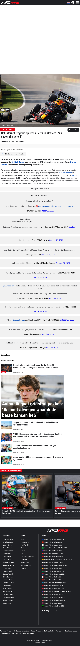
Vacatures (39, 631)
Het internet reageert (7, 129)
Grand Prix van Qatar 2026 (53, 603)
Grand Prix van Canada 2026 (53, 554)
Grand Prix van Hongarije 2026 (54, 571)
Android (58, 631)
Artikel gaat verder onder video (40, 189)
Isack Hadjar (7, 556)
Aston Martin (25, 542)
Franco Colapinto (8, 551)
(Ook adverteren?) (52, 611)
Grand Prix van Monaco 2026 (53, 556)
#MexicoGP (46, 206)
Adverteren (25, 631)
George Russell (8, 574)
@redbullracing (19, 320)
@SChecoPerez (9, 286)
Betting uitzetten (49, 631)
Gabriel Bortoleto (8, 594)
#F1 (39, 206)
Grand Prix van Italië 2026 (52, 577)
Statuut (33, 631)
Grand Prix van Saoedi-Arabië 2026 (55, 548)
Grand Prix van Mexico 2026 (53, 594)
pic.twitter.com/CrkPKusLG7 (62, 206)
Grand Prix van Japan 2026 (53, 545)
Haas (22, 554)
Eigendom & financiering (18, 633)
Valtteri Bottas (7, 600)
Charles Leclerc (8, 542)
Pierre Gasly (7, 554)
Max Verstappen (65, 173)
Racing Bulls (25, 562)
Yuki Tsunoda (7, 591)
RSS (13, 631)
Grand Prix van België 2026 (53, 568)
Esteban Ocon (7, 580)
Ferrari (74, 175)
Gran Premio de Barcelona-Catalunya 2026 (58, 559)
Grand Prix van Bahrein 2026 (53, 585)
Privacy (9, 631)
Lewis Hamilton (8, 539)
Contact (18, 631)
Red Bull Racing (17, 162)
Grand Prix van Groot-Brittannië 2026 (56, 565)
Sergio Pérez (7, 603)
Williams (23, 568)
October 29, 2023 (47, 211)
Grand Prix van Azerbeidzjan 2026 (55, 583)
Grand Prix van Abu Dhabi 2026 (54, 606)
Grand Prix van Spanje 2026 (53, 580)
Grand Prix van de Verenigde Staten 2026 (57, 591)
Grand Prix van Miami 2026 (53, 551)
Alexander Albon (8, 565)
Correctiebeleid (5, 633)
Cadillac (23, 548)
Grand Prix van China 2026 (53, 542)
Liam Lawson (7, 559)
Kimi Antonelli (7, 571)
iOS (63, 631)
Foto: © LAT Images (7, 125)
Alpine (23, 539)
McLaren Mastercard (27, 556)
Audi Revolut (25, 545)
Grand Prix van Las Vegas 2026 (54, 600)
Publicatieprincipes (71, 631)
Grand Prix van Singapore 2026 (54, 588)
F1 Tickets (30, 633)
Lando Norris (7, 545)
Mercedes (24, 559)
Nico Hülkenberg (8, 597)
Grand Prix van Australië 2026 (54, 539)
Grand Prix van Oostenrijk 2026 (54, 562)
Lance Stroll (7, 585)
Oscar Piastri (7, 548)
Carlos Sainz (7, 568)
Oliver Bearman (8, 577)
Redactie (3, 631)
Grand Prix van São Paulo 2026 (54, 597)
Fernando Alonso (8, 583)
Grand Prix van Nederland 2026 (54, 574)
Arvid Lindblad (7, 588)
